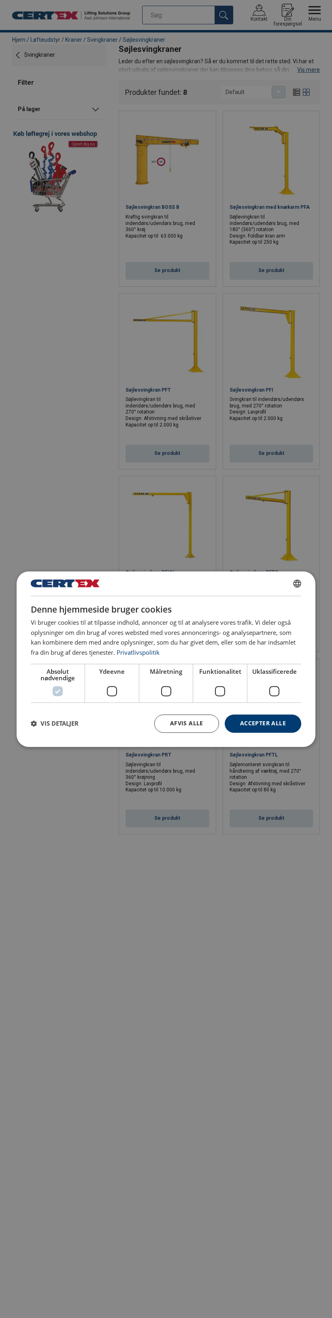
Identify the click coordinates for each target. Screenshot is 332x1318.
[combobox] (297, 583)
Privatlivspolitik (138, 653)
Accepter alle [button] (263, 723)
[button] (55, 723)
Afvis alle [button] (186, 723)
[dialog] (166, 659)
